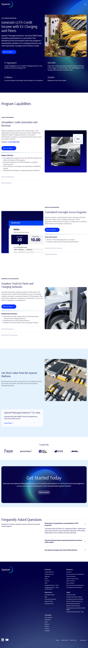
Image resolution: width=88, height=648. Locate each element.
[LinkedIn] (2, 640)
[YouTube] (7, 640)
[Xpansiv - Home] (6, 4)
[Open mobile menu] (85, 4)
